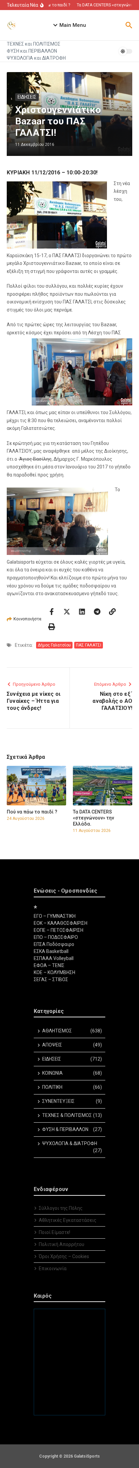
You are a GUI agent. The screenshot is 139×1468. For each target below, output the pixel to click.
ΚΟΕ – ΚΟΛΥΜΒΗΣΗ (54, 972)
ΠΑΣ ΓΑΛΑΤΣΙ (88, 645)
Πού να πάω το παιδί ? (32, 811)
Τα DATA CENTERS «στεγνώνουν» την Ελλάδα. (93, 818)
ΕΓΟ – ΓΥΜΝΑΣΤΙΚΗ (55, 916)
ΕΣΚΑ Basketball (51, 951)
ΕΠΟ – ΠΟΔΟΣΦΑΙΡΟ (56, 937)
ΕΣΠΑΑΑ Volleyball (54, 958)
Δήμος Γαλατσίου (54, 645)
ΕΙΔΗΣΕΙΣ (27, 97)
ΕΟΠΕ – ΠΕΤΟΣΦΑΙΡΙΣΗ (58, 930)
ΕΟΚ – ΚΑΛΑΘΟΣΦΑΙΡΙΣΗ (60, 923)
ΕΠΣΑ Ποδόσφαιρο (54, 944)
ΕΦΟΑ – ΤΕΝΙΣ (49, 965)
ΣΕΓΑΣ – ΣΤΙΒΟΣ (51, 979)
